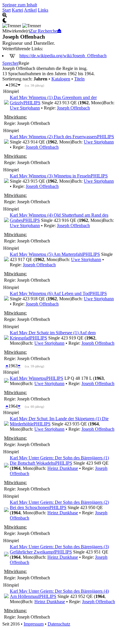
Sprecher (10, 63)
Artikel (30, 10)
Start (6, 10)
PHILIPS (31, 102)
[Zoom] (59, 15)
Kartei (17, 10)
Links (43, 10)
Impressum (34, 623)
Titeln (79, 78)
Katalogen (60, 78)
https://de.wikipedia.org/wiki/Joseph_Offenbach (63, 55)
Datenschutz (59, 623)
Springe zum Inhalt (19, 4)
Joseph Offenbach (73, 107)
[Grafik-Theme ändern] (59, 20)
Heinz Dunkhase (62, 468)
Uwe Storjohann (25, 107)
